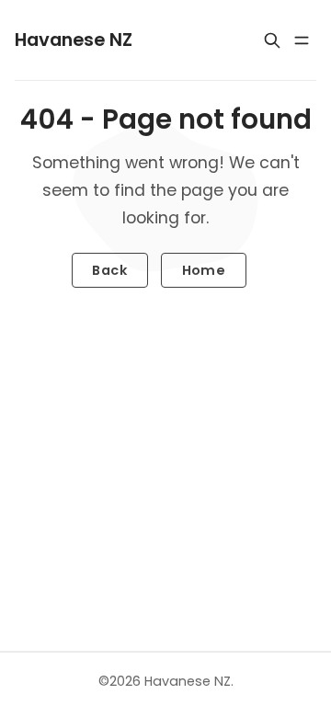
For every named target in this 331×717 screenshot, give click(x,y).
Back (109, 270)
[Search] (272, 40)
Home (204, 270)
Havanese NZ (187, 681)
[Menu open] (301, 40)
